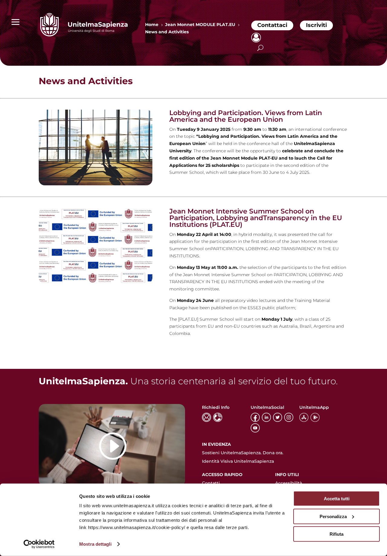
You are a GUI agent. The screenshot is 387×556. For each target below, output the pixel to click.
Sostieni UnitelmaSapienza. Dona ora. (242, 452)
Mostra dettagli (95, 544)
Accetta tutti (337, 498)
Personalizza (333, 516)
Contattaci (272, 25)
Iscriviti (316, 25)
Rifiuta (336, 534)
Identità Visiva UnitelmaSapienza (238, 461)
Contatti (211, 483)
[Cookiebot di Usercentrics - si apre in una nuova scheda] (39, 544)
